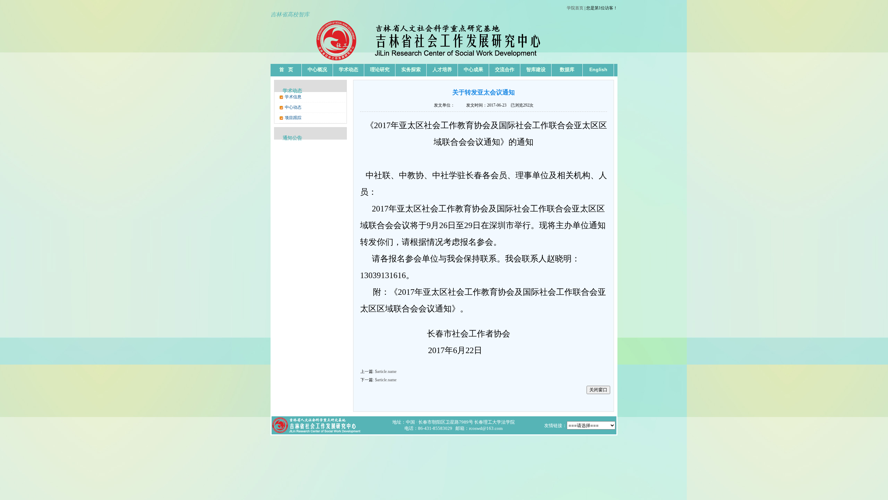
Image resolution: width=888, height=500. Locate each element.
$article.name (385, 371)
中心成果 (473, 69)
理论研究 (380, 69)
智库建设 (536, 69)
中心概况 (317, 69)
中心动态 (293, 107)
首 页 (286, 69)
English (598, 69)
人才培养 (442, 69)
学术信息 (293, 96)
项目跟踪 (293, 117)
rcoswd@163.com (486, 428)
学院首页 (575, 8)
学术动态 (348, 69)
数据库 (567, 69)
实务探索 (411, 69)
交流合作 (504, 69)
